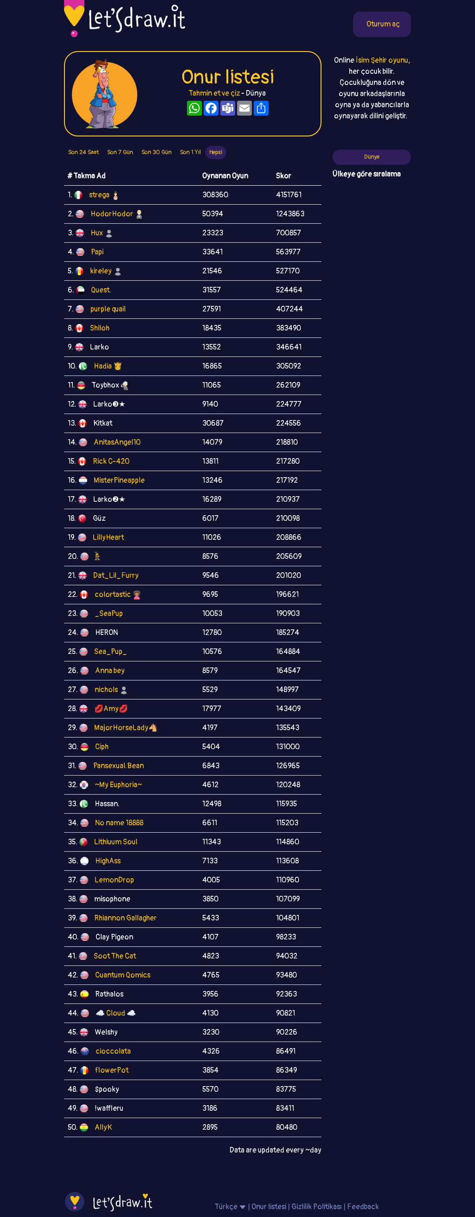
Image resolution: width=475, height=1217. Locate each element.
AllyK (103, 1127)
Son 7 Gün (120, 152)
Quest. (101, 290)
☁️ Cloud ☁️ (116, 1013)
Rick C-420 (111, 461)
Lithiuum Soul (115, 842)
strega (99, 195)
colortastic (113, 594)
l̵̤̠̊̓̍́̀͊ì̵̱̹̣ (97, 556)
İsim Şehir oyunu (382, 60)
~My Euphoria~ (118, 785)
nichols (106, 689)
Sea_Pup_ (110, 651)
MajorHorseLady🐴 (126, 727)
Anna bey (110, 670)
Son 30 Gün (156, 152)
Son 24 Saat (83, 152)
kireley (101, 271)
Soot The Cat (115, 956)
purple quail (108, 309)
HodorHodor (111, 214)
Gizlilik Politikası (316, 1206)
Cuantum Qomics (122, 975)
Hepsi (215, 152)
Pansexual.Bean (118, 765)
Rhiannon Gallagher (125, 918)
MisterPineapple (119, 480)
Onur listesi (268, 1206)
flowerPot (111, 1070)
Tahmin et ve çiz (214, 93)
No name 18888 (119, 823)
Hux (96, 233)
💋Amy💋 (111, 708)
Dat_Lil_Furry (116, 575)
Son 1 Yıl (190, 152)
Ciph (102, 746)
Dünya (371, 157)
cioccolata (113, 1051)
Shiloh (99, 328)
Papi (97, 252)
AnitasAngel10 (117, 442)
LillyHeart (108, 537)
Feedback (363, 1206)
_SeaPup (109, 613)
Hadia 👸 (108, 366)
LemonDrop (114, 880)
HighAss (108, 861)
